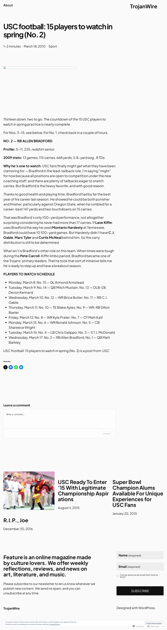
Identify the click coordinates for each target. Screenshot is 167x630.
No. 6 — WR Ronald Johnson (59, 322)
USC (106, 351)
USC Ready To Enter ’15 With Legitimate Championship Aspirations (83, 490)
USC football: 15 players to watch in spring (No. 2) (41, 351)
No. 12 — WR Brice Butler (63, 297)
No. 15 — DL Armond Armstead (60, 282)
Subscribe (140, 591)
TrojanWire (143, 6)
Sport (53, 46)
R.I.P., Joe (15, 520)
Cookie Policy (55, 624)
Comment (106, 433)
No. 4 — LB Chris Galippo (57, 332)
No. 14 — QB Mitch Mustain (57, 287)
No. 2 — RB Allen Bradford (64, 337)
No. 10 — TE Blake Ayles (57, 307)
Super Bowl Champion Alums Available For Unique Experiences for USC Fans (137, 493)
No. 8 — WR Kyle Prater (52, 317)
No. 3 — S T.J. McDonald (96, 332)
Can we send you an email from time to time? (139, 576)
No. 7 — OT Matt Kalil (87, 317)
